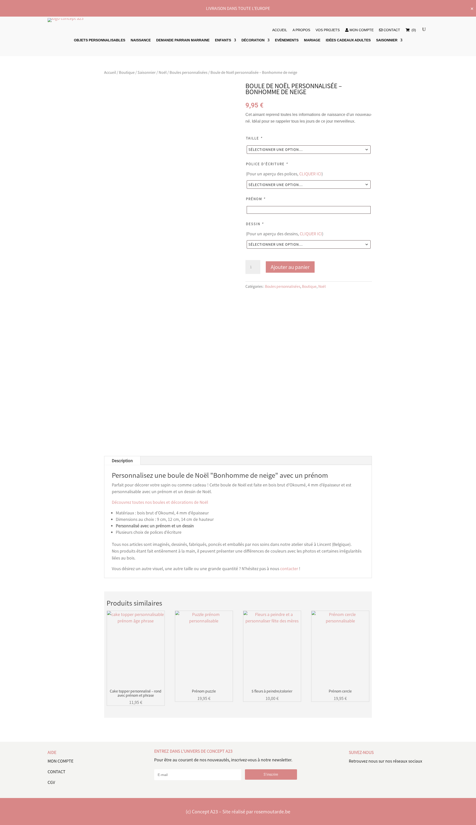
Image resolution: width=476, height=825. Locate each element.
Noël (163, 72)
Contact (391, 30)
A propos (301, 30)
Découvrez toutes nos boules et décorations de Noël (160, 502)
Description (122, 460)
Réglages (396, 816)
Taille (254, 138)
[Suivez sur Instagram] (386, 776)
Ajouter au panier (290, 266)
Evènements (286, 40)
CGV (51, 782)
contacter (289, 568)
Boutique (127, 72)
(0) (413, 30)
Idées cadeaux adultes (348, 40)
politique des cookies (176, 820)
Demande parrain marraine (182, 40)
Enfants (223, 40)
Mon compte (361, 30)
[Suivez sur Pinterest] (369, 776)
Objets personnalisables (99, 40)
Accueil (279, 30)
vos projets (328, 30)
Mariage (312, 40)
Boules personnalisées (189, 72)
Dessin (255, 223)
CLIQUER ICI (310, 174)
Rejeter (365, 816)
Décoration (253, 40)
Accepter (334, 816)
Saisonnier (386, 40)
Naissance (141, 40)
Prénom (255, 198)
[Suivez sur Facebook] (352, 776)
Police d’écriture (267, 163)
